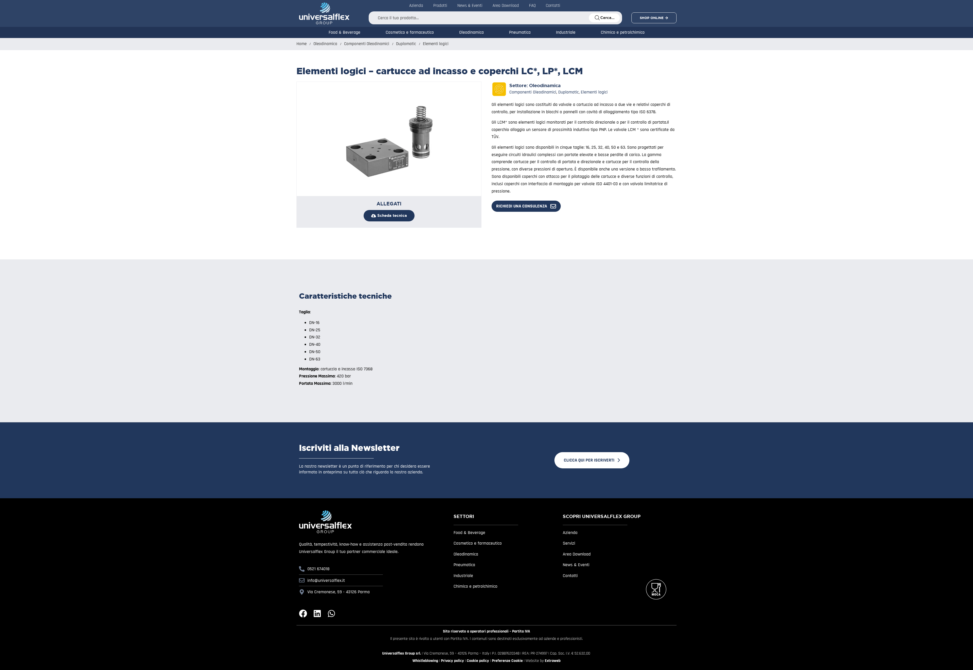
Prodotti (440, 5)
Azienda (416, 5)
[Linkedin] (317, 613)
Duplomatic (406, 44)
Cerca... (607, 17)
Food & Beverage (344, 32)
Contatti (553, 5)
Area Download (506, 5)
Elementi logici (435, 44)
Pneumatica (520, 32)
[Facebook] (303, 613)
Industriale (565, 32)
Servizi (569, 543)
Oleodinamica (471, 32)
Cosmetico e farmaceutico (410, 32)
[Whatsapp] (331, 613)
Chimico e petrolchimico (623, 32)
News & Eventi (469, 5)
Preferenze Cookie (507, 660)
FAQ (532, 5)
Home (301, 44)
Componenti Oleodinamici (366, 44)
